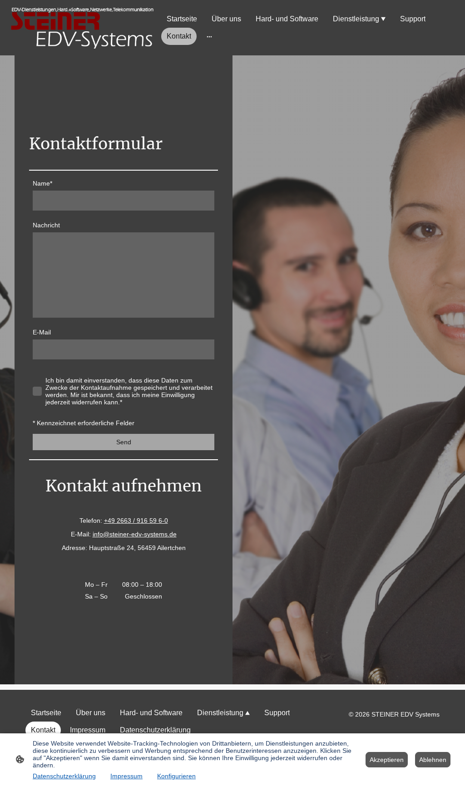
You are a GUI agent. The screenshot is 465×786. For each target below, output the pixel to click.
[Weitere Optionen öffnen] (209, 36)
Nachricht (46, 225)
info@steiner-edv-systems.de (135, 534)
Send (123, 442)
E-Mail (42, 332)
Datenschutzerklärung (64, 776)
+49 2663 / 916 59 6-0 (136, 520)
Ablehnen (432, 759)
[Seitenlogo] (82, 28)
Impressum (126, 776)
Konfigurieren (176, 776)
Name (42, 183)
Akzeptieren (387, 759)
